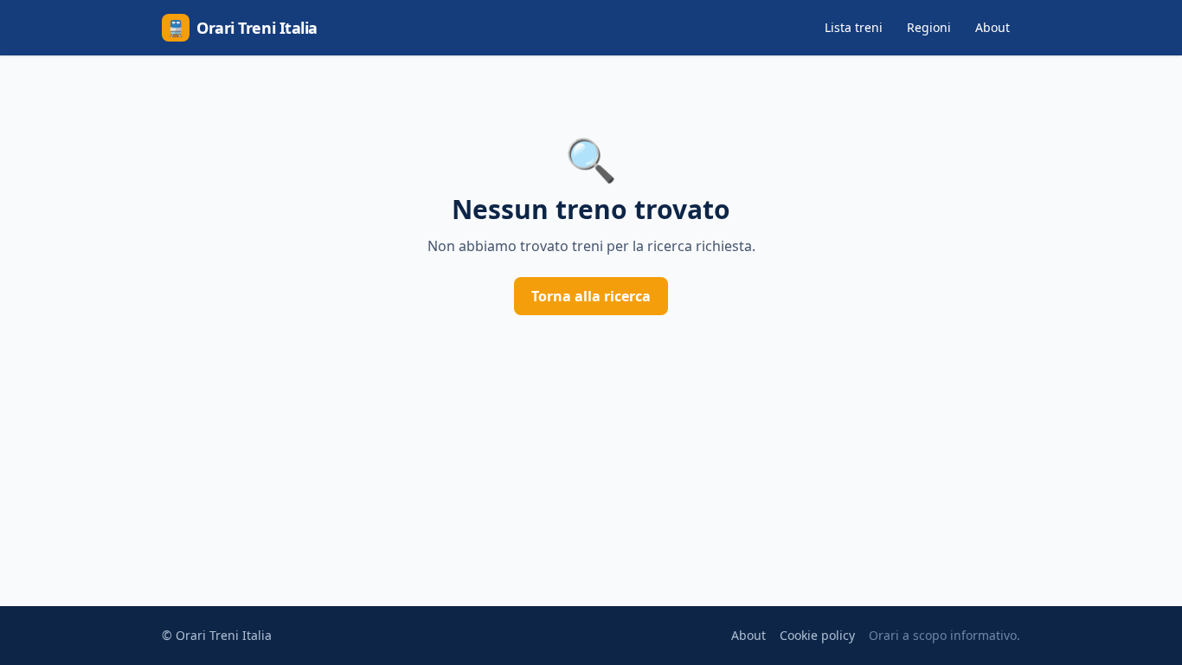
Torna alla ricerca (591, 296)
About (992, 27)
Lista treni (854, 27)
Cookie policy (817, 635)
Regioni (929, 27)
